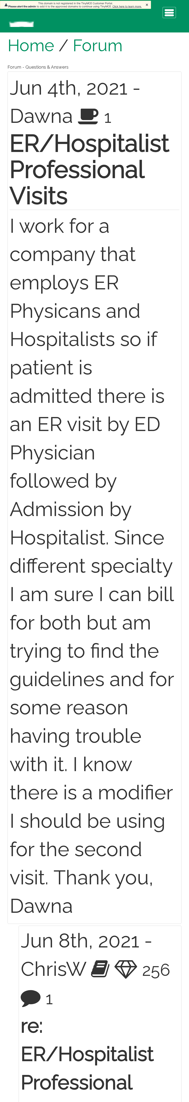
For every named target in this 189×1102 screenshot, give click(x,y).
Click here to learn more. (127, 6)
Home (31, 45)
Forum (98, 45)
